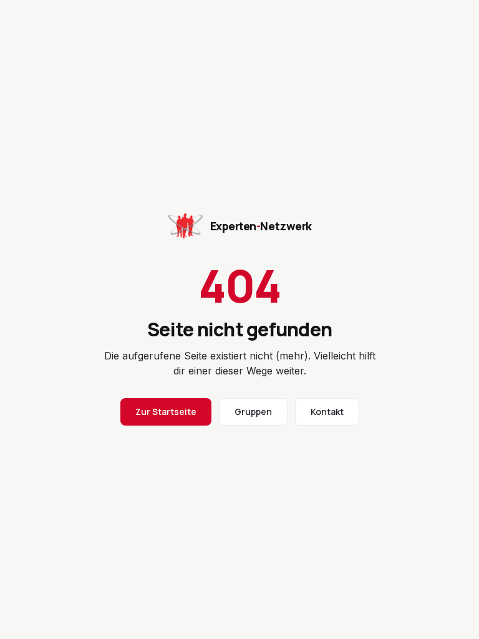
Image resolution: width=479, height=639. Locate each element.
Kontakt (327, 411)
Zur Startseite (165, 411)
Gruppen (253, 411)
